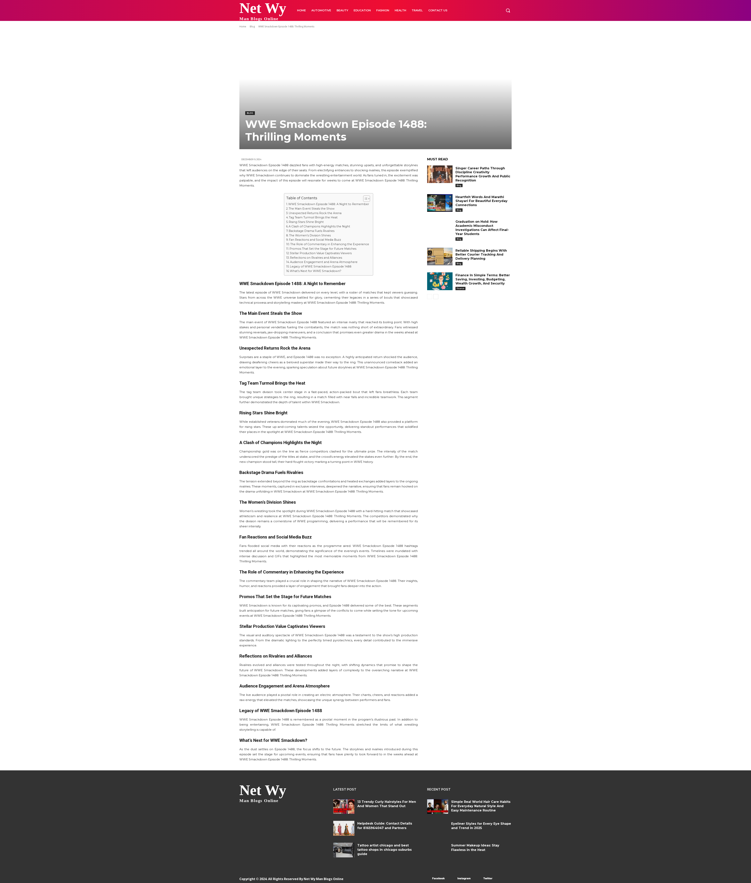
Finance (460, 288)
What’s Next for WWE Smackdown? (315, 271)
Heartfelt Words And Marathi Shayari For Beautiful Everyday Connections (481, 201)
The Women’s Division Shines (310, 235)
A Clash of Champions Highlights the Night (319, 226)
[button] (508, 10)
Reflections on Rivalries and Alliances (316, 257)
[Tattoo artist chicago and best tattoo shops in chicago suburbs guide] (343, 850)
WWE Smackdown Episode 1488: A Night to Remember (328, 204)
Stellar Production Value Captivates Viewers (321, 253)
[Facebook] (426, 878)
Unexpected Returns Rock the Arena (315, 213)
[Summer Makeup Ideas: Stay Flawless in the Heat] (437, 850)
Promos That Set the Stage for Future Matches (322, 248)
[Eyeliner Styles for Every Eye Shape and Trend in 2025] (437, 828)
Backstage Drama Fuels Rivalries (311, 231)
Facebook (438, 878)
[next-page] (435, 296)
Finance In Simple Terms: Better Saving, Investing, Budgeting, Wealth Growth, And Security (482, 279)
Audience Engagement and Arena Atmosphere (324, 262)
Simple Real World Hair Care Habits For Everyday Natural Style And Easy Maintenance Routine (480, 806)
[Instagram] (451, 878)
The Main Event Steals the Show (312, 208)
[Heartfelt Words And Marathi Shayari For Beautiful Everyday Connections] (440, 203)
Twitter (487, 878)
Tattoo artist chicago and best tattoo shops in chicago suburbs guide (384, 850)
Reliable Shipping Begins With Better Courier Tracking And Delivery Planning (481, 255)
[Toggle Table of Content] (364, 198)
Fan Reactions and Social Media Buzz (315, 239)
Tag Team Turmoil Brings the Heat (313, 217)
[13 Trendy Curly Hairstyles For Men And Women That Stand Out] (343, 806)
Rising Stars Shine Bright (306, 222)
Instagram (464, 878)
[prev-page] (429, 296)
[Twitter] (477, 878)
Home (242, 26)
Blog (252, 26)
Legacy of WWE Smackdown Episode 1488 (320, 266)
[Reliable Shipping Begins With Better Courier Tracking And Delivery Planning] (440, 257)
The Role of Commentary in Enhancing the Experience (329, 244)
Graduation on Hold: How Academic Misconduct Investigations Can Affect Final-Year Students (482, 228)
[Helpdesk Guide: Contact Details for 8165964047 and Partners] (343, 828)
